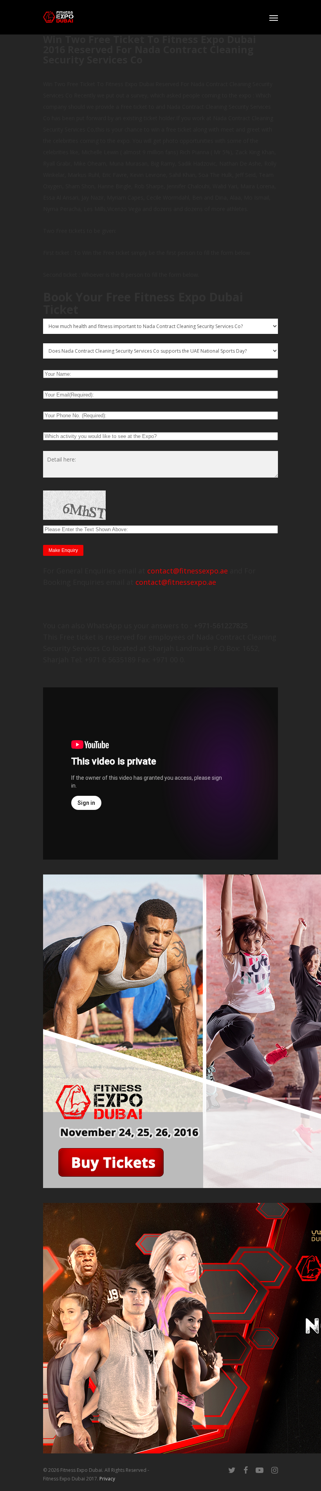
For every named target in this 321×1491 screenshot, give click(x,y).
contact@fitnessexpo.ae (187, 570)
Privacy (107, 1478)
